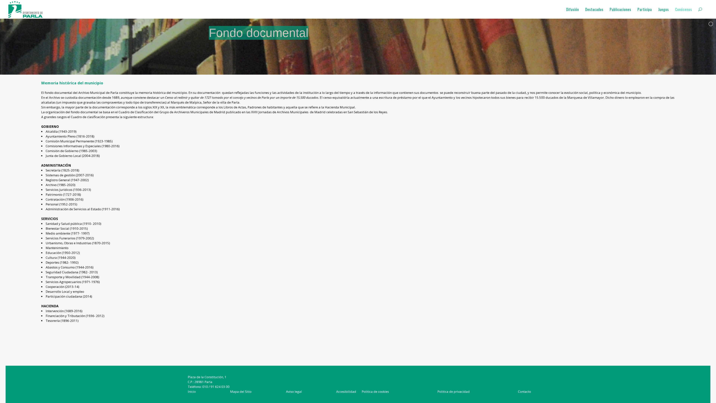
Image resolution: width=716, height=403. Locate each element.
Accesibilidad (346, 391)
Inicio (192, 391)
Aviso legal (294, 391)
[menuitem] (192, 391)
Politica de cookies (375, 391)
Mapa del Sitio (241, 391)
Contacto (524, 391)
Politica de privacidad (453, 391)
